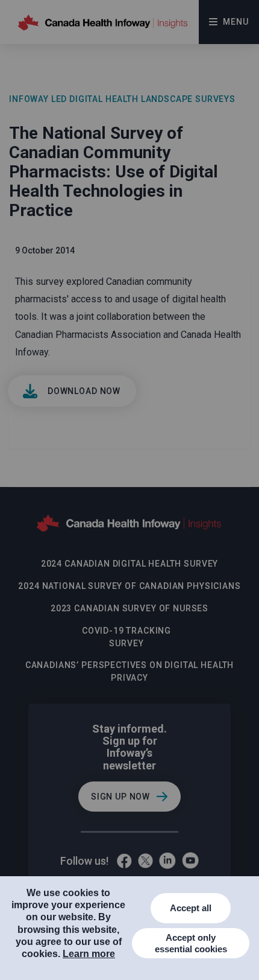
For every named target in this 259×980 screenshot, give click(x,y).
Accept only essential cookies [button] (191, 943)
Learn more (89, 954)
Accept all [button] (190, 908)
